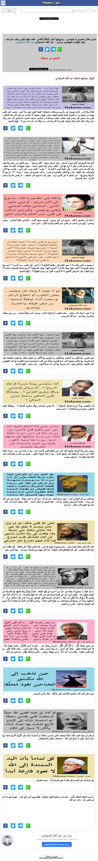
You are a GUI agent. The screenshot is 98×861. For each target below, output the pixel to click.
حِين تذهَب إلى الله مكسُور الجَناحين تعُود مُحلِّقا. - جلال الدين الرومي (64, 693)
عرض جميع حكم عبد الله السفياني (57, 844)
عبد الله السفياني (24, 42)
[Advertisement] (49, 26)
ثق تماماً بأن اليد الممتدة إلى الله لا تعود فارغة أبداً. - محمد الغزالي (65, 780)
